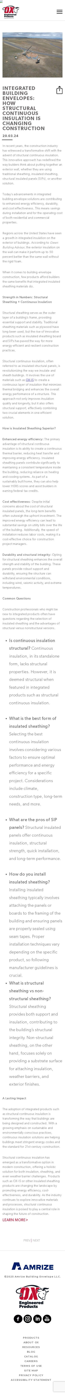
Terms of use (31, 1365)
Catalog (31, 1356)
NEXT (36, 1240)
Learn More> (15, 1220)
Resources (31, 1347)
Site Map (31, 1370)
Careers (31, 1361)
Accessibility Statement (31, 1379)
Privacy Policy (31, 1375)
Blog (31, 1351)
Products (31, 1337)
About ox (31, 1342)
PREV (27, 1240)
